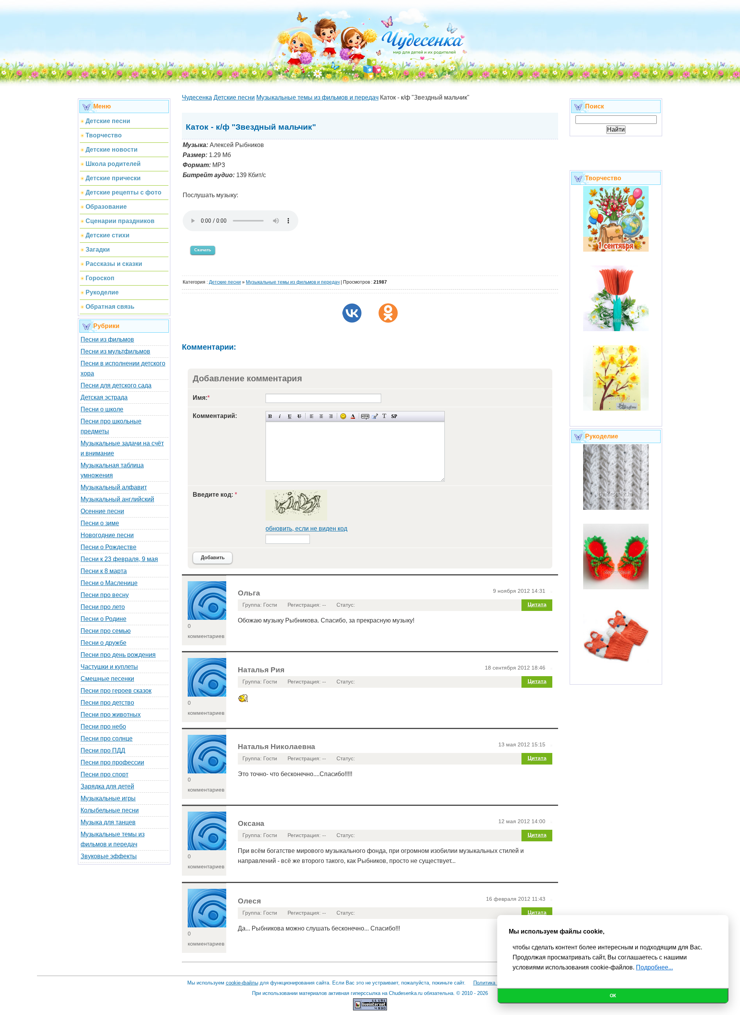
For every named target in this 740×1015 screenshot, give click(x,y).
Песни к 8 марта (104, 571)
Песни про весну (105, 595)
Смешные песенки (107, 678)
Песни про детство (107, 702)
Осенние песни (102, 511)
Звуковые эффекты (109, 856)
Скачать (202, 249)
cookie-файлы (242, 983)
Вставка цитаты (374, 416)
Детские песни (225, 282)
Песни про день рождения (118, 654)
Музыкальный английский (117, 499)
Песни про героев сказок (116, 690)
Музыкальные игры (108, 798)
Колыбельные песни (110, 810)
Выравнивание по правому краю (330, 416)
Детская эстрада (104, 397)
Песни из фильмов (107, 339)
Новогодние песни (107, 535)
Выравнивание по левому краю (311, 416)
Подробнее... (654, 967)
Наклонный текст (280, 416)
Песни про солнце (107, 738)
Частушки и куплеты (109, 666)
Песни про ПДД (103, 750)
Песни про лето (103, 607)
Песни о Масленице (109, 583)
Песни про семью (106, 631)
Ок (613, 995)
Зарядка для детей (107, 786)
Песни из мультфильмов (115, 351)
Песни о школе (102, 409)
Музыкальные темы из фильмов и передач (293, 282)
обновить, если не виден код (306, 528)
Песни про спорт (104, 774)
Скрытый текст (365, 416)
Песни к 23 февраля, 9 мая (119, 559)
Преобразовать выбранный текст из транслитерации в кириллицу (384, 416)
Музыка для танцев (108, 822)
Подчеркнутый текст (289, 416)
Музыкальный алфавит (114, 487)
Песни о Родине (103, 619)
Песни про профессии (112, 762)
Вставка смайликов (343, 416)
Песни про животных (111, 714)
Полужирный (270, 416)
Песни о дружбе (103, 642)
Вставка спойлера (394, 416)
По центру (321, 416)
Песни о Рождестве (108, 547)
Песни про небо (103, 726)
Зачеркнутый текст (299, 416)
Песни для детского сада (116, 385)
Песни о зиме (100, 523)
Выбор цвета (352, 416)
